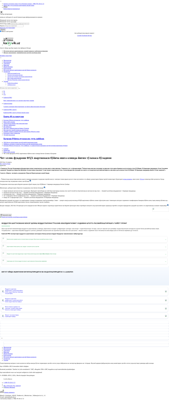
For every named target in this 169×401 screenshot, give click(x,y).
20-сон (142, 179)
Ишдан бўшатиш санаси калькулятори (18, 79)
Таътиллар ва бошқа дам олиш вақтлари (16, 123)
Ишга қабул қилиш (9, 122)
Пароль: (2, 26)
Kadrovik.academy (12, 83)
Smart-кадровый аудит (13, 73)
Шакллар (6, 65)
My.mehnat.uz (7, 126)
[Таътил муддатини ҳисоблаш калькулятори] (13, 217)
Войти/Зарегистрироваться (12, 9)
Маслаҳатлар (7, 60)
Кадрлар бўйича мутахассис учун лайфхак (16, 120)
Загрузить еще (6, 215)
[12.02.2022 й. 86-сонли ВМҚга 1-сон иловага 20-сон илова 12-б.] (30, 181)
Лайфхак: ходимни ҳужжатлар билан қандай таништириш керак (23, 144)
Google (79, 35)
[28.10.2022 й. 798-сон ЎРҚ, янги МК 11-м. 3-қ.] (167, 205)
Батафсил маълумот (6, 55)
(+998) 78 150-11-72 (9, 382)
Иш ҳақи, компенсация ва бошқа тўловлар (16, 128)
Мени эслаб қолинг (7, 31)
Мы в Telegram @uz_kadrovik (12, 385)
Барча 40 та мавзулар (14, 116)
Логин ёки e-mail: (5, 23)
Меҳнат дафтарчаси (9, 125)
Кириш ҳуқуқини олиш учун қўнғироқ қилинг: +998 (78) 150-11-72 (24, 3)
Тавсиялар (7, 63)
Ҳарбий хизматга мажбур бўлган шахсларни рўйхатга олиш (22, 131)
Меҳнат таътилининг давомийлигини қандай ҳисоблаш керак (22, 52)
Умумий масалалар (9, 135)
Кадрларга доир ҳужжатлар (12, 133)
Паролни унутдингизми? (7, 27)
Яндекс (89, 35)
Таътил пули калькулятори (15, 75)
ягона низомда (127, 179)
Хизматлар (7, 71)
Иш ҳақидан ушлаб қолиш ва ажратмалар (16, 130)
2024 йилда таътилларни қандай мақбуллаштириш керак (20, 142)
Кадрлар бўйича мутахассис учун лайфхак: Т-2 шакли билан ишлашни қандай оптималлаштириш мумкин (36, 145)
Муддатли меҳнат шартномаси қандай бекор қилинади (20, 70)
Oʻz (5, 94)
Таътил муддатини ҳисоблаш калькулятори (19, 76)
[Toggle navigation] (0, 57)
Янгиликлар (7, 62)
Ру (4, 91)
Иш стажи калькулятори (14, 78)
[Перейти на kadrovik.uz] (12, 45)
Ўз (4, 93)
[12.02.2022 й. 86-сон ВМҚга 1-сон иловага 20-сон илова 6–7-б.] (44, 188)
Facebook (84, 35)
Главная (6, 148)
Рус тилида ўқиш (5, 163)
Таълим (6, 81)
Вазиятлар (7, 150)
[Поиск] (19, 88)
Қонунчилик (7, 68)
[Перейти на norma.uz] (8, 41)
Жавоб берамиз (8, 67)
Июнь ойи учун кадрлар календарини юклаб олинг (19, 5)
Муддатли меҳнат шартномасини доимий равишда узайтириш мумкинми (26, 51)
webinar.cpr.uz (11, 84)
